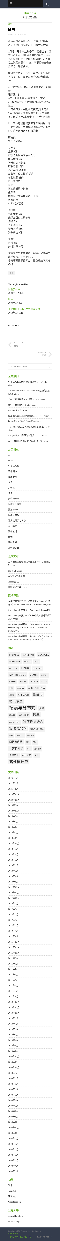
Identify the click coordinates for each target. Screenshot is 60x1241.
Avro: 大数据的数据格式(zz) (21, 441)
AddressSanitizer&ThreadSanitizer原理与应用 (29, 390)
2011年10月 (14, 953)
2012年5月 (13, 925)
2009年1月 (13, 1117)
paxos (12, 681)
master (34, 675)
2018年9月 (13, 816)
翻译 (28, 742)
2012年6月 (13, 920)
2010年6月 (13, 1029)
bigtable (14, 655)
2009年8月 (13, 1078)
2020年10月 (14, 800)
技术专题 (12, 477)
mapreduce (17, 674)
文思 (10, 482)
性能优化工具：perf (17, 587)
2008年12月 (14, 1122)
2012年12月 (14, 887)
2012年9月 (13, 903)
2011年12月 (14, 942)
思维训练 (12, 471)
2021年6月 (13, 783)
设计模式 (12, 526)
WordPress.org (14, 1202)
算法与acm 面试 (37, 729)
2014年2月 (13, 832)
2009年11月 (14, 1062)
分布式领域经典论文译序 (20, 399)
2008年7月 (13, 1149)
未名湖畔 (24, 715)
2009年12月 (14, 1056)
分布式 (12, 695)
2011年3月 (13, 991)
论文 (29, 749)
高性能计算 (13, 548)
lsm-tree (37, 668)
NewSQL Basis (15, 571)
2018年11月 (14, 811)
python (34, 681)
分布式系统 (13, 466)
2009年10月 (14, 1067)
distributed (28, 655)
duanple (30, 13)
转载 (10, 537)
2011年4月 (13, 985)
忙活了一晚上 (15, 289)
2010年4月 (13, 1040)
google (43, 654)
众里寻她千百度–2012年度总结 (24, 309)
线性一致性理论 (15, 405)
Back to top (43, 1237)
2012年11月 (14, 892)
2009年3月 (13, 1106)
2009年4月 (13, 1100)
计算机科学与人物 (17, 520)
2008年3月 (13, 1171)
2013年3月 (13, 871)
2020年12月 (14, 794)
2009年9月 (13, 1073)
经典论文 (19, 735)
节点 (35, 742)
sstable (20, 688)
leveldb (13, 668)
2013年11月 (14, 838)
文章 (12, 1191)
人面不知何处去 (36, 688)
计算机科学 (16, 748)
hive (37, 661)
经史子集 (30, 735)
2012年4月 (13, 931)
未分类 (11, 488)
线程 (11, 735)
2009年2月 (13, 1111)
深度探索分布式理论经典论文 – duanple (27, 601)
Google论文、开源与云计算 (21, 435)
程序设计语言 (14, 504)
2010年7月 (13, 1024)
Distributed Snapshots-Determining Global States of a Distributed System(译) (29, 627)
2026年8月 (13, 778)
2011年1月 (13, 996)
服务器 (12, 715)
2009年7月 (13, 1084)
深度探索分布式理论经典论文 (22, 416)
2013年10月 (14, 843)
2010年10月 (14, 1013)
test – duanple (14, 610)
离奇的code (13, 499)
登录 (10, 1185)
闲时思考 (12, 542)
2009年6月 (13, 1089)
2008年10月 (14, 1133)
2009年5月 (13, 1095)
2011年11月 (14, 947)
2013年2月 (13, 876)
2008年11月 (14, 1127)
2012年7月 (13, 914)
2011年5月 (13, 980)
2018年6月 (13, 822)
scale (44, 682)
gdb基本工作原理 (16, 576)
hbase (27, 661)
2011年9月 (13, 958)
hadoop (15, 661)
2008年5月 (13, 1160)
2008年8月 (13, 1144)
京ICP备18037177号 (20, 1236)
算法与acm (13, 509)
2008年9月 (13, 1138)
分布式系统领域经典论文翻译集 (23, 382)
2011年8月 (13, 964)
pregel (23, 682)
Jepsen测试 (13, 582)
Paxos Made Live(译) (18, 421)
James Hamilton (15, 1216)
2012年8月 (13, 909)
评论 (12, 1196)
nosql (44, 675)
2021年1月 (13, 789)
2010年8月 (13, 1018)
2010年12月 (14, 1002)
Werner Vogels (14, 1221)
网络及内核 (13, 515)
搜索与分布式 (22, 707)
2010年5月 (13, 1035)
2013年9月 (13, 849)
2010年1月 (13, 1051)
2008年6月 (13, 1155)
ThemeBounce (13, 1233)
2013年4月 (13, 865)
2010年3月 (13, 1045)
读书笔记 (12, 531)
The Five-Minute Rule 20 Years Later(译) (31, 604)
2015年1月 (13, 827)
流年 (10, 24)
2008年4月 (13, 1166)
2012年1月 (13, 936)
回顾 (10, 299)
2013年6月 (13, 854)
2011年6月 (13, 975)
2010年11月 (14, 1007)
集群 (36, 755)
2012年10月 (14, 898)
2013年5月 (13, 860)
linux (10, 460)
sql (11, 688)
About (11, 410)
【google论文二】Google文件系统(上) (26, 427)
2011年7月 (13, 969)
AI (9, 455)
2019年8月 (13, 805)
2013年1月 (13, 882)
